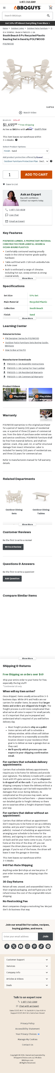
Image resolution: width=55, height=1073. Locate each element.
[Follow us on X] (13, 946)
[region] (27, 79)
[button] (27, 960)
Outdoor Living (17, 28)
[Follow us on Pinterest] (34, 946)
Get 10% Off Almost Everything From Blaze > (27, 23)
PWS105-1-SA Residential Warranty (25, 372)
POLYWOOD (8, 43)
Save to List (12, 184)
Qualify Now (40, 129)
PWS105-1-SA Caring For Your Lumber (26, 368)
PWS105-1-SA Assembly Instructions (25, 364)
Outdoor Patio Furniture (37, 28)
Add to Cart (36, 174)
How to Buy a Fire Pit (15, 350)
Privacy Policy (27, 1023)
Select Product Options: (14, 147)
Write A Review (13, 547)
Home (5, 28)
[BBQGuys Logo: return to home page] (27, 7)
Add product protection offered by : (23, 157)
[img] (27, 77)
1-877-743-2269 (28, 2)
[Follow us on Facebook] (6, 946)
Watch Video (29, 112)
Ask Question (12, 578)
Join (45, 936)
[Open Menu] (4, 7)
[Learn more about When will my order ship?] (16, 139)
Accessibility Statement (27, 1028)
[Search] (48, 15)
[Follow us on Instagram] (27, 946)
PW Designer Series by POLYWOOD (22, 338)
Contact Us (27, 1044)
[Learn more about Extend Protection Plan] (51, 161)
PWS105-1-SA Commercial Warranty (25, 376)
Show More (27, 278)
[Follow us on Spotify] (48, 946)
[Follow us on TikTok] (41, 946)
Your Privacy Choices (26, 1034)
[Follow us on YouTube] (20, 946)
